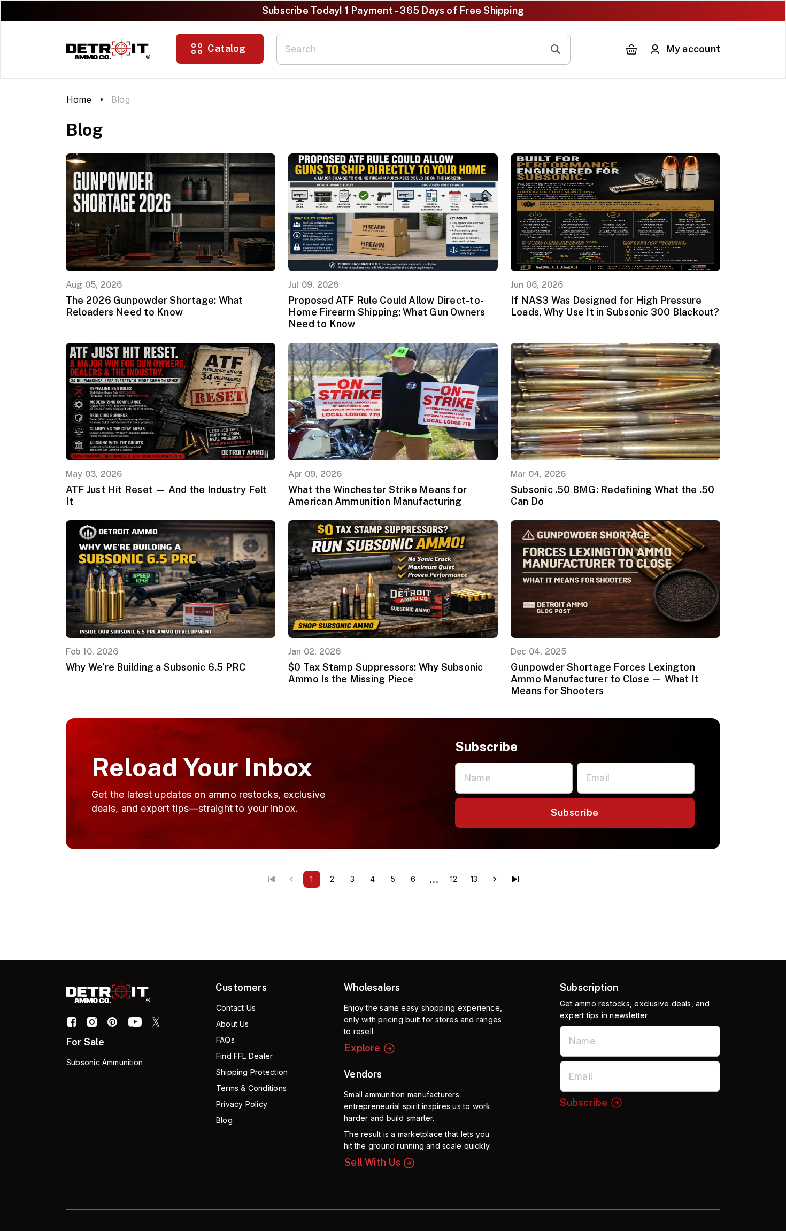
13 (474, 878)
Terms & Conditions (251, 1087)
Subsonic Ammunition (104, 1062)
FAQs (225, 1039)
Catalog (226, 48)
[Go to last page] (514, 879)
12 (453, 878)
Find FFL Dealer (244, 1055)
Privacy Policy (241, 1104)
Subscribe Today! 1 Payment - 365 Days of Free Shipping (393, 10)
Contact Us (236, 1007)
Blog (224, 1120)
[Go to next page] (494, 879)
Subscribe (575, 812)
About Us (232, 1023)
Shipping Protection (252, 1071)
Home (78, 99)
